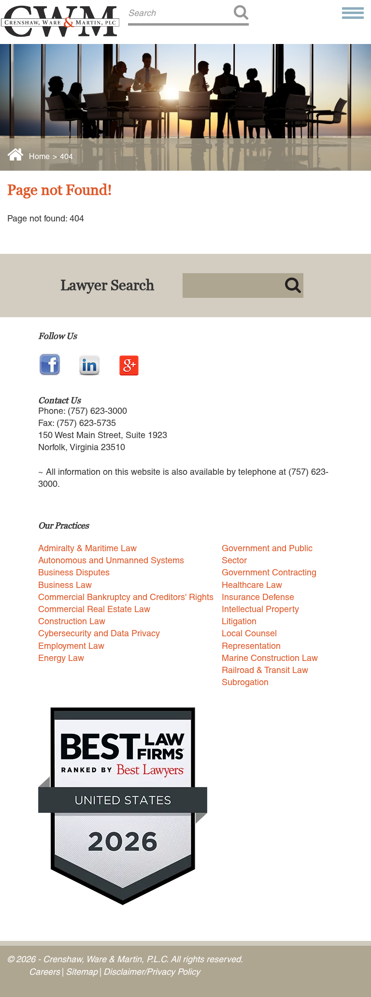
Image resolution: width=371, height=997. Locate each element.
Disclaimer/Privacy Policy (151, 972)
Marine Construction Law (270, 658)
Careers (44, 972)
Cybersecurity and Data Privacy (99, 633)
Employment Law (71, 646)
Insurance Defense (258, 597)
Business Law (65, 585)
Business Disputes (74, 572)
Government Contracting (269, 572)
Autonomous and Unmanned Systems (111, 560)
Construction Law (71, 621)
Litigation (239, 621)
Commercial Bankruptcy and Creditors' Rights (126, 597)
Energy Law (61, 658)
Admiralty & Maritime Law (87, 548)
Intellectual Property (260, 609)
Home (39, 156)
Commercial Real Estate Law (94, 609)
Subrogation (245, 682)
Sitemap (82, 972)
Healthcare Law (252, 585)
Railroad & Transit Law (265, 670)
